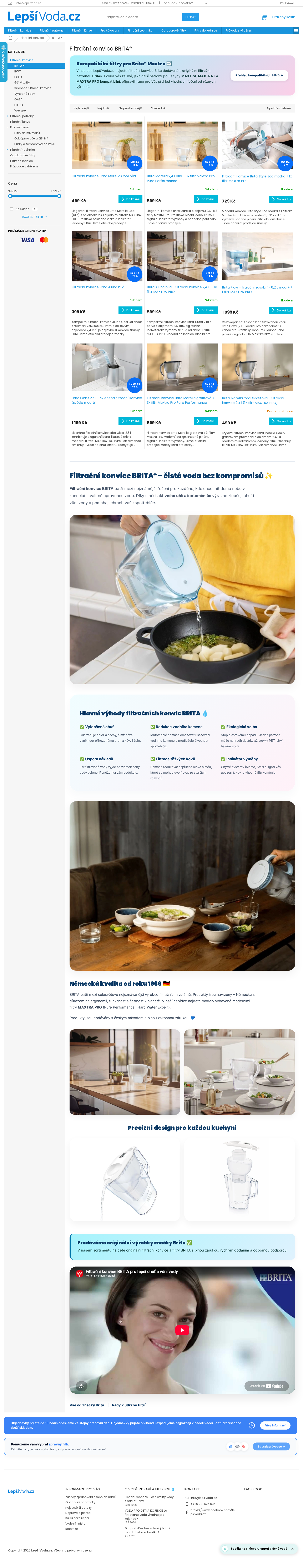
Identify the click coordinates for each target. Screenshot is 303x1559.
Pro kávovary (19, 127)
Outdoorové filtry (22, 155)
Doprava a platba (78, 1513)
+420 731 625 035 (203, 1504)
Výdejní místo (75, 1523)
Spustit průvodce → (271, 1446)
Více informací (275, 1425)
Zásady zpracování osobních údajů (128, 3)
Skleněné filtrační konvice (32, 88)
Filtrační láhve (20, 122)
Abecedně (158, 108)
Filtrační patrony (22, 116)
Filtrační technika (22, 150)
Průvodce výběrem (24, 166)
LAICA (18, 77)
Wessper (20, 110)
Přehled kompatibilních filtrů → (259, 75)
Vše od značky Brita (87, 1405)
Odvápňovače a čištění (31, 138)
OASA (18, 99)
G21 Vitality (22, 82)
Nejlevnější (81, 108)
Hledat (191, 17)
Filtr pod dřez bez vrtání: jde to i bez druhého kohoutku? (147, 1530)
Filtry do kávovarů (27, 133)
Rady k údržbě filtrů (129, 1405)
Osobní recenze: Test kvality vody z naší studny (149, 1499)
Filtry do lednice (21, 161)
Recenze (71, 1529)
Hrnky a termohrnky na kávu (34, 144)
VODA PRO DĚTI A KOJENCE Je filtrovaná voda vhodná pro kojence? (146, 1515)
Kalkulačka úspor (77, 1518)
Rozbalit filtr (32, 217)
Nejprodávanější (130, 108)
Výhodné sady (24, 94)
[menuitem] (20, 30)
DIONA (18, 105)
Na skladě (26, 209)
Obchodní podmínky (178, 3)
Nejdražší (103, 108)
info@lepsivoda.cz (204, 1498)
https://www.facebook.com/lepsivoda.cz (213, 1512)
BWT (17, 71)
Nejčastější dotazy (78, 1508)
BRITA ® (19, 66)
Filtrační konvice (22, 60)
